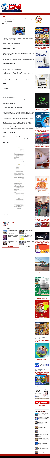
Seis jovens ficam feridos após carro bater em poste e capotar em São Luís (29, 231)
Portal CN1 (12, 222)
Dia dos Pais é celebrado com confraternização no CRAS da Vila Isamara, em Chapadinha (42, 443)
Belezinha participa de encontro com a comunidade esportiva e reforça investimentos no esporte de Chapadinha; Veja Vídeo (43, 448)
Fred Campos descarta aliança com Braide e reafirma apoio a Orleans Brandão (13, 241)
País (15, 14)
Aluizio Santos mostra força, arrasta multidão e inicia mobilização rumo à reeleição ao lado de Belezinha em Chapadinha (43, 435)
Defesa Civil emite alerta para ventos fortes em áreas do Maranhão (28, 236)
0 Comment (10, 21)
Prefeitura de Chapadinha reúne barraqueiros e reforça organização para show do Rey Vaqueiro (43, 452)
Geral (32, 14)
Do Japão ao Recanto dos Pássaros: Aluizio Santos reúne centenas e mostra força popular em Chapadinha (43, 427)
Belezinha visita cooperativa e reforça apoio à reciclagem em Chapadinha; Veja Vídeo (43, 439)
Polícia (19, 14)
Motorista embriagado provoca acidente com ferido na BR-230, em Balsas (29, 241)
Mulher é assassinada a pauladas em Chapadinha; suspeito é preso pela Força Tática (43, 414)
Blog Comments (10, 246)
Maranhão (12, 14)
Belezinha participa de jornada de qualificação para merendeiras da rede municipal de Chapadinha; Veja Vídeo (43, 431)
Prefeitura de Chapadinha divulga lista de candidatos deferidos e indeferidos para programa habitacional (43, 418)
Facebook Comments (27, 246)
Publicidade (28, 14)
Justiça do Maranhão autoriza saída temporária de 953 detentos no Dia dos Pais (13, 231)
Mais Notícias (23, 14)
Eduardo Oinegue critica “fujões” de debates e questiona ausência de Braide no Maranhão (13, 236)
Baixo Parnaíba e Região (6, 14)
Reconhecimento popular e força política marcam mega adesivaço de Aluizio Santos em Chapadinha (43, 422)
